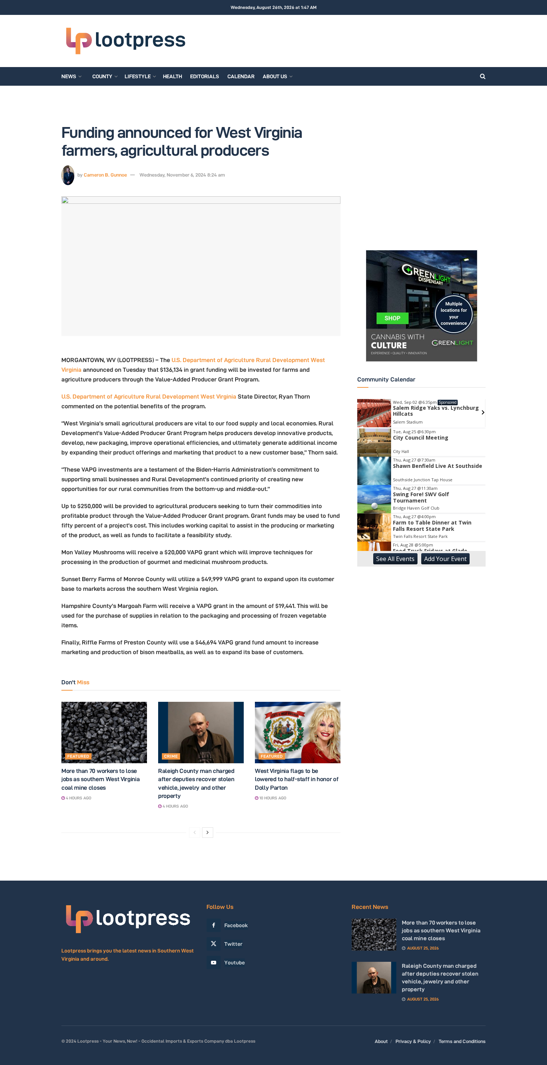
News (68, 76)
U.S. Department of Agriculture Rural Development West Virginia (148, 396)
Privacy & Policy (413, 1041)
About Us (275, 76)
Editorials (204, 76)
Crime (171, 756)
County (102, 76)
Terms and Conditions (462, 1041)
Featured (78, 756)
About (381, 1041)
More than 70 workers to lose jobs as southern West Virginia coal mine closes (100, 779)
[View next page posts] (207, 832)
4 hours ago (78, 798)
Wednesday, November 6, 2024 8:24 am (182, 174)
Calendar (241, 76)
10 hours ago (272, 798)
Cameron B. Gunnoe (105, 174)
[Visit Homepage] (125, 41)
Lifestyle (138, 76)
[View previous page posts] (194, 832)
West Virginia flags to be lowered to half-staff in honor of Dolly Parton (296, 779)
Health (172, 76)
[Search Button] (483, 76)
